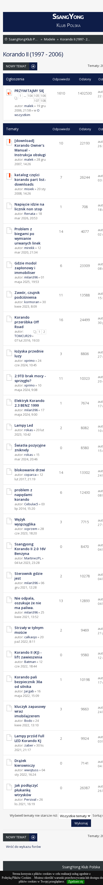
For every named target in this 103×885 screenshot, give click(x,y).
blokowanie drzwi (29, 470)
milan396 (31, 277)
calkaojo (30, 637)
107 (36, 101)
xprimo (29, 360)
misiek (29, 189)
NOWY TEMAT (16, 66)
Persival (30, 799)
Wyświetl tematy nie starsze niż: (34, 815)
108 (43, 101)
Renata (29, 213)
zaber (28, 745)
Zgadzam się (75, 881)
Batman (30, 661)
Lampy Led (23, 425)
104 (30, 96)
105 (36, 96)
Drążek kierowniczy (24, 763)
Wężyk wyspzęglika (25, 521)
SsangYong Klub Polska (24, 39)
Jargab (29, 691)
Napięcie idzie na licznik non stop (29, 206)
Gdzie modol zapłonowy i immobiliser (25, 268)
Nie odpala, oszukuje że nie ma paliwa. (27, 603)
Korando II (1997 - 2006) (75, 39)
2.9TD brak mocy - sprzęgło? (30, 378)
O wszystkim (27, 112)
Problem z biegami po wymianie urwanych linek (27, 236)
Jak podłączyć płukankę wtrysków (26, 790)
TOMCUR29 (22, 336)
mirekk (29, 248)
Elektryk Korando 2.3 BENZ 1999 (29, 403)
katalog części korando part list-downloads (30, 179)
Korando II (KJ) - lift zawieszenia (28, 654)
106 (43, 96)
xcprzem (30, 528)
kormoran (31, 302)
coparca (30, 474)
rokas (28, 430)
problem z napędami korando (23, 495)
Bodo (28, 720)
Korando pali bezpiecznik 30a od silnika (28, 682)
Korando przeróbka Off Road (26, 322)
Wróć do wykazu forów (23, 847)
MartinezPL (32, 558)
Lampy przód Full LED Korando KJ (29, 738)
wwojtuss (31, 770)
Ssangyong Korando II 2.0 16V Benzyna (30, 549)
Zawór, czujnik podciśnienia (27, 295)
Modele (49, 39)
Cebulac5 (31, 504)
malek (29, 106)
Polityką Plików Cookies (16, 878)
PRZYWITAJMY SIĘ (29, 90)
